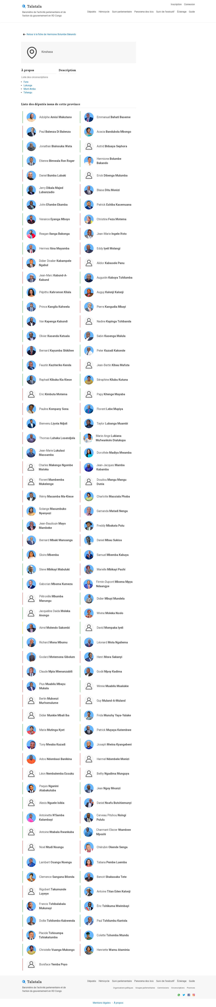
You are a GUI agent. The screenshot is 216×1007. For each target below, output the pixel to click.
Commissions (163, 988)
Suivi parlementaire (122, 11)
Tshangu (28, 92)
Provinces (191, 988)
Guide (192, 11)
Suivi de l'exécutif (165, 11)
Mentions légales (102, 1002)
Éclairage (181, 11)
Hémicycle (104, 11)
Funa (26, 81)
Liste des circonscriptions (34, 77)
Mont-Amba (30, 89)
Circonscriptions (178, 988)
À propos (118, 1002)
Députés (91, 11)
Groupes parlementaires (145, 988)
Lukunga (28, 85)
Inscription (176, 4)
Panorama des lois (144, 11)
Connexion (189, 4)
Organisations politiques (123, 988)
